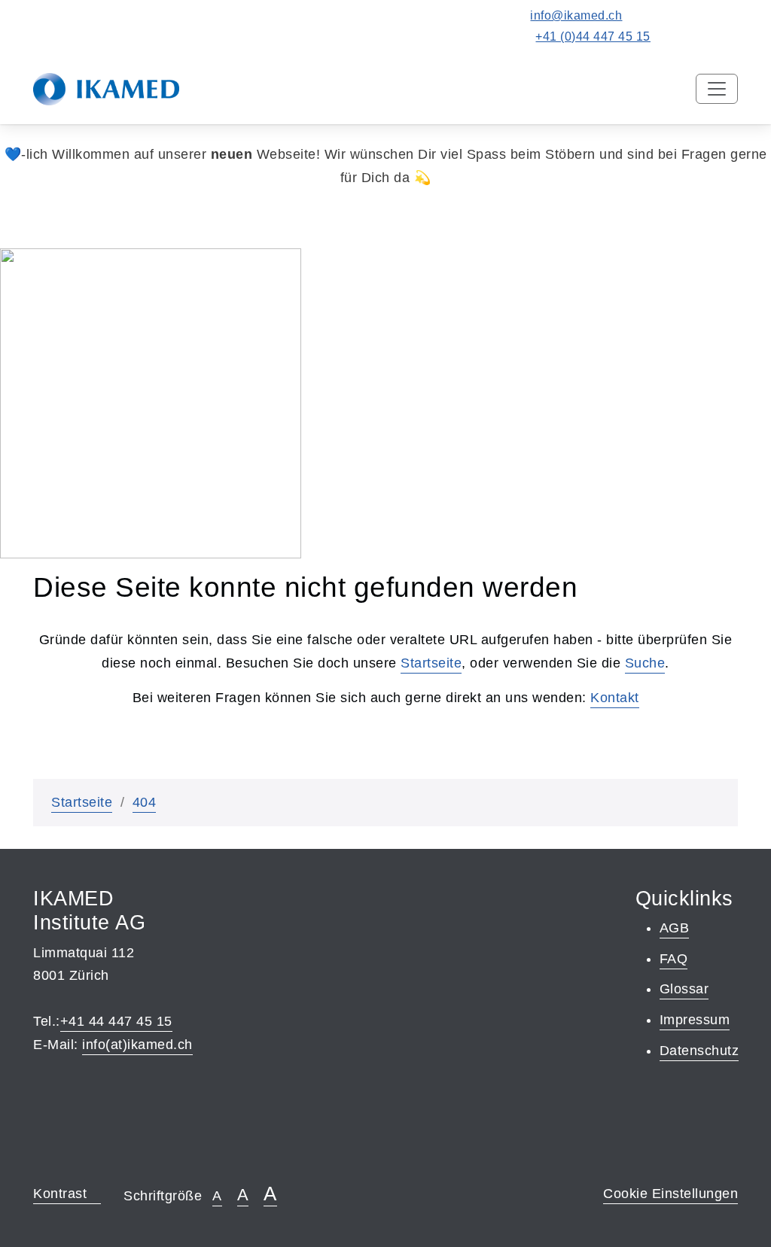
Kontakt (614, 697)
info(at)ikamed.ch (137, 1044)
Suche (645, 663)
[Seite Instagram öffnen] (706, 36)
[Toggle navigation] (717, 89)
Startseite (431, 663)
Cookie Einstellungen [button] (670, 1193)
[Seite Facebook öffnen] (682, 36)
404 (145, 802)
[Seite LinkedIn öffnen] (731, 36)
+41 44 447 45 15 (116, 1021)
